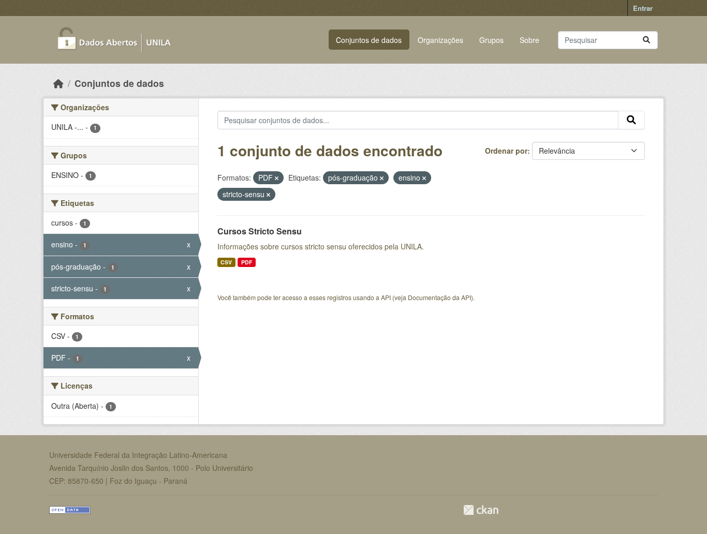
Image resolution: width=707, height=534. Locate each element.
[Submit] (646, 40)
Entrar (643, 8)
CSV (226, 262)
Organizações (440, 40)
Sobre (529, 40)
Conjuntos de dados (369, 40)
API (386, 297)
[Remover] (276, 178)
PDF (246, 262)
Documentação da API (439, 297)
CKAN (480, 510)
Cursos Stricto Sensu (259, 231)
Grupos (491, 40)
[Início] (58, 83)
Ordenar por (506, 150)
